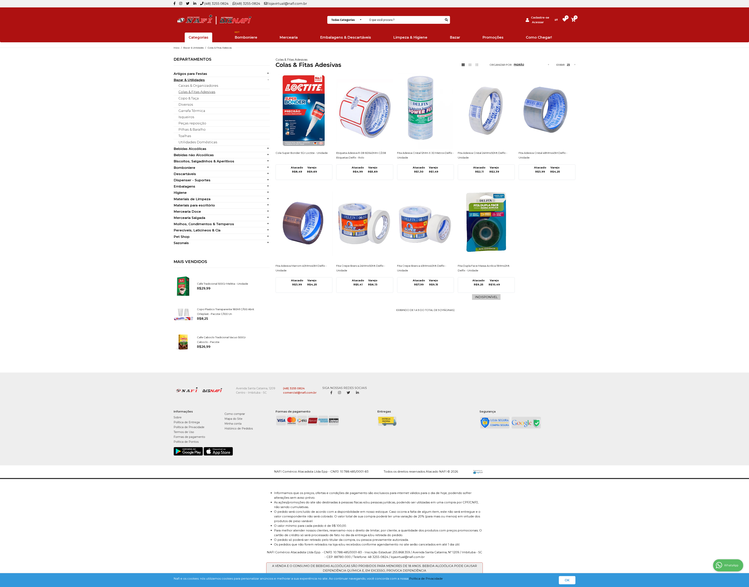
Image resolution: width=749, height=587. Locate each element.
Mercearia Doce (187, 211)
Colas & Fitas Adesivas (220, 47)
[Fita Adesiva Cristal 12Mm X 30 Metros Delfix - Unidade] (425, 111)
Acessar (538, 22)
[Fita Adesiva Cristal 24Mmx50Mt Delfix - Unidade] (486, 111)
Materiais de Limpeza (192, 199)
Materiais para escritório (194, 205)
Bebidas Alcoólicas (190, 149)
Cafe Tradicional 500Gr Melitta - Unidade (222, 283)
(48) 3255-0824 (247, 3)
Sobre (178, 417)
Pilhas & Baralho (192, 129)
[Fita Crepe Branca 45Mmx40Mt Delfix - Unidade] (425, 224)
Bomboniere (184, 168)
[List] (477, 65)
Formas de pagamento (189, 437)
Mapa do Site (233, 419)
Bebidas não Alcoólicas (194, 155)
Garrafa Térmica (191, 111)
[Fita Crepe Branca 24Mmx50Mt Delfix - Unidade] (364, 224)
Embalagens (184, 186)
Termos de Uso (184, 432)
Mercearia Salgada (189, 218)
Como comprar (235, 414)
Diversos (185, 104)
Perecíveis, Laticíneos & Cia (197, 230)
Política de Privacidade (426, 578)
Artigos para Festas (190, 74)
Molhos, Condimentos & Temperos (204, 224)
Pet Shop (182, 237)
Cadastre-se (540, 17)
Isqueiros (186, 117)
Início (176, 47)
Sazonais (181, 243)
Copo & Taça (188, 98)
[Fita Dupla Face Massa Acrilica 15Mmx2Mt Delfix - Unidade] (486, 224)
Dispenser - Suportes (192, 180)
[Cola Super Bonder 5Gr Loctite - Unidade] (304, 111)
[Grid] (463, 65)
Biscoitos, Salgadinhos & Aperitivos (204, 161)
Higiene (180, 193)
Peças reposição (192, 123)
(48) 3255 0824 (216, 3)
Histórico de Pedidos (239, 428)
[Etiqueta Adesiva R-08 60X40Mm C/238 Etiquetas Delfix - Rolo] (364, 111)
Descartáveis (185, 174)
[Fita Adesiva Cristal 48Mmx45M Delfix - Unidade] (547, 111)
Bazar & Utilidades (193, 47)
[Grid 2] (470, 65)
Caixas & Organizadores (198, 86)
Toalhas (184, 136)
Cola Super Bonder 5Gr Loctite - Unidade (302, 152)
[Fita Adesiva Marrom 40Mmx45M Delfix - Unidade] (304, 224)
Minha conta (233, 423)
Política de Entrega (187, 422)
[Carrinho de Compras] (573, 20)
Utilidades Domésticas (197, 142)
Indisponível (486, 297)
